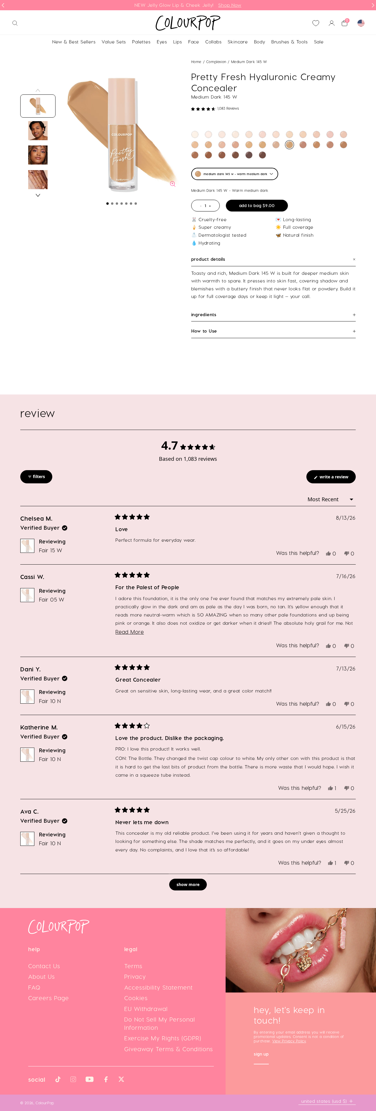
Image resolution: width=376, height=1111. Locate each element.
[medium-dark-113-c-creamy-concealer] (235, 144)
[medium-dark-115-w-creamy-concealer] (249, 144)
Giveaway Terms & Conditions (168, 1048)
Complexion (217, 62)
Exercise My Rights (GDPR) (162, 1037)
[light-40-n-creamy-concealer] (276, 134)
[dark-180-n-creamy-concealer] (195, 155)
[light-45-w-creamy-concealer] (289, 134)
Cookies (136, 997)
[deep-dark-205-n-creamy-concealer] (235, 155)
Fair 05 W (51, 599)
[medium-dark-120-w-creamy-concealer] (262, 144)
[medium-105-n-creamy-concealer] (222, 144)
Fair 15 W (50, 550)
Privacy (135, 976)
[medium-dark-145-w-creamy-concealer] (289, 144)
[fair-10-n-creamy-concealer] (222, 134)
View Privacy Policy (289, 1041)
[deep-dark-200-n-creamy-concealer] (222, 155)
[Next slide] (373, 5)
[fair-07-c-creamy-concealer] (208, 134)
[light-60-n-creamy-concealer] (316, 134)
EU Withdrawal (146, 1008)
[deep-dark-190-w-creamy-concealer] (208, 155)
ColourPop (45, 1102)
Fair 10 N (50, 701)
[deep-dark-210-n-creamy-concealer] (262, 155)
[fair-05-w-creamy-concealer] (195, 134)
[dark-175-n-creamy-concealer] (343, 144)
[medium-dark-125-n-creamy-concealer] (276, 144)
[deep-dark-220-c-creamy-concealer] (249, 155)
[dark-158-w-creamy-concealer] (316, 144)
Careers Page (48, 997)
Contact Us (44, 965)
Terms (133, 965)
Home (196, 62)
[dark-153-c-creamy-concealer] (303, 144)
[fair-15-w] (235, 134)
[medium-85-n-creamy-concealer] (343, 134)
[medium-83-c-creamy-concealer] (330, 134)
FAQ (34, 987)
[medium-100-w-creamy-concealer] (208, 144)
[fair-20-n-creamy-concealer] (249, 134)
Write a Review (337, 478)
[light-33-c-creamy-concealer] (262, 134)
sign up (261, 1054)
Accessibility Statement (158, 987)
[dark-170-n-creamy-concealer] (330, 144)
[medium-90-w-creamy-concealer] (195, 144)
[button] (107, 203)
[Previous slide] (3, 5)
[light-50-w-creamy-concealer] (303, 134)
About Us (41, 976)
